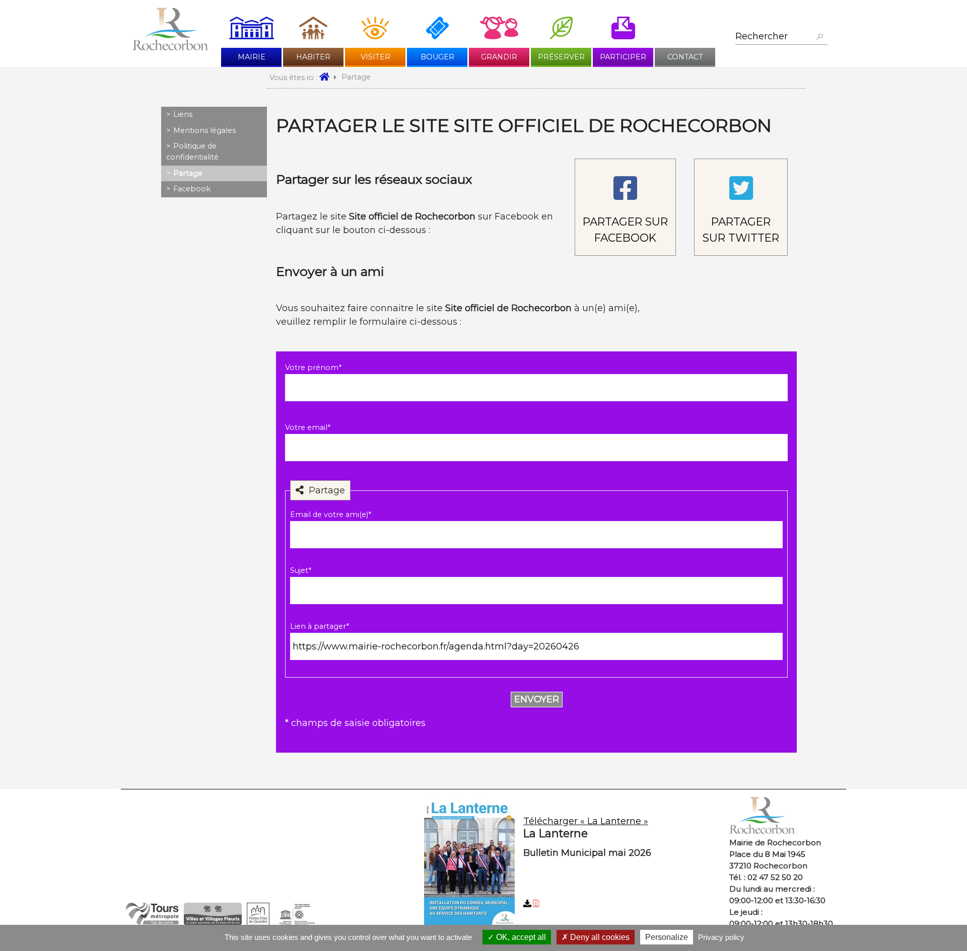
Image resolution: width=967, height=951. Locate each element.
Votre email (307, 427)
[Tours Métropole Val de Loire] (152, 922)
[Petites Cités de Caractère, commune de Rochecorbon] (258, 922)
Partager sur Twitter (741, 229)
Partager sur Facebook (625, 229)
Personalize (666, 937)
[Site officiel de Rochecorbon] (327, 77)
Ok (819, 37)
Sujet (300, 570)
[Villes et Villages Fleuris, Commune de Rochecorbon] (213, 922)
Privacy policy (721, 937)
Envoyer (536, 699)
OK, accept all (520, 937)
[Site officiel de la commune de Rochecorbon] (170, 47)
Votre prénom (313, 367)
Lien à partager (319, 626)
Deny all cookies (599, 937)
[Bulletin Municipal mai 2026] (573, 863)
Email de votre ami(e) (330, 514)
